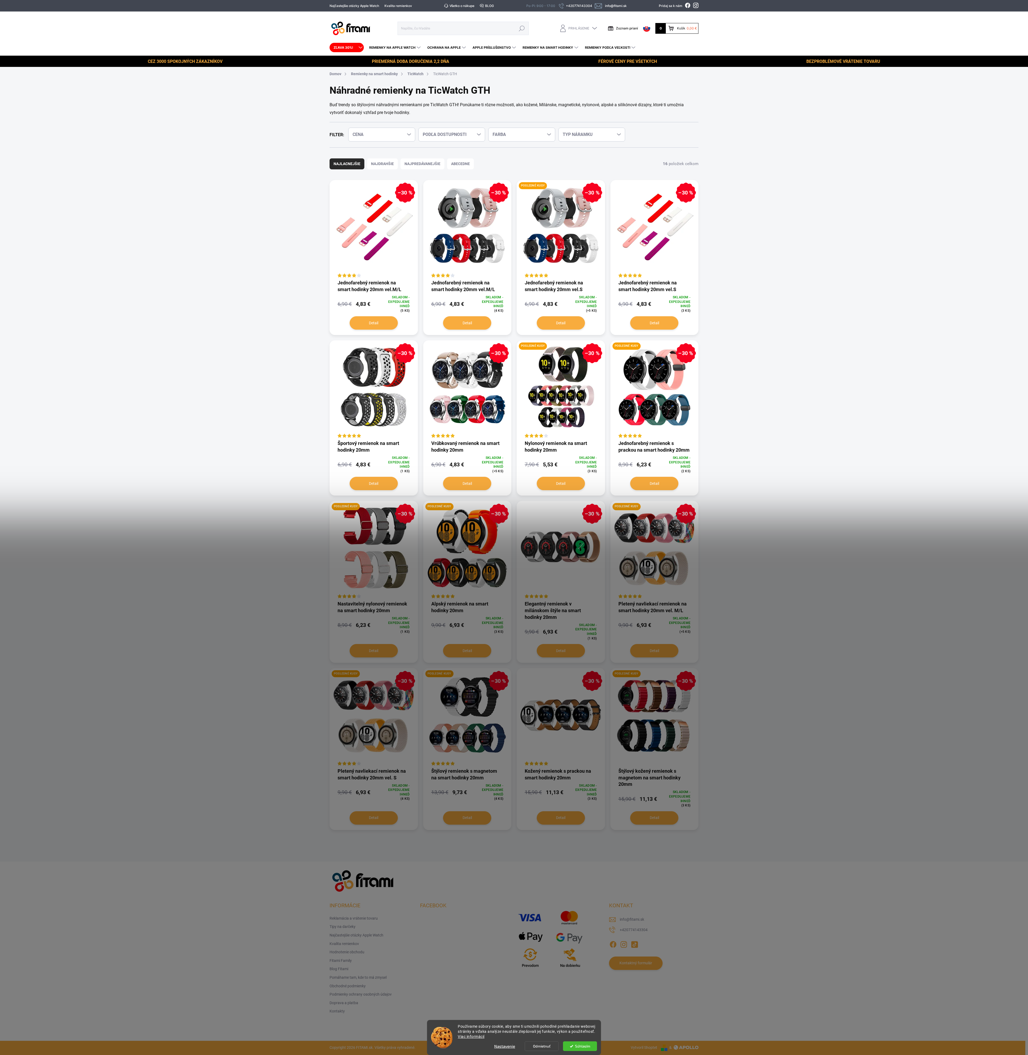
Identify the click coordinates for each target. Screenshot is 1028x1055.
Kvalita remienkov (398, 6)
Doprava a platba (344, 1003)
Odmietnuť (541, 1046)
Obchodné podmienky (348, 986)
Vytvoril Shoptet (644, 1047)
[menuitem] (347, 48)
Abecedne (460, 164)
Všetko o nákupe (461, 6)
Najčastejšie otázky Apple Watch (354, 6)
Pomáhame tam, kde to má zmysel (358, 977)
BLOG (489, 6)
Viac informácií (471, 1036)
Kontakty (337, 1011)
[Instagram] (624, 943)
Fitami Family (341, 960)
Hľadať (522, 28)
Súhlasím (582, 1046)
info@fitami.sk (632, 919)
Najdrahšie (382, 164)
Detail (373, 323)
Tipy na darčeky (343, 926)
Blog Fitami (339, 969)
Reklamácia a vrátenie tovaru (354, 918)
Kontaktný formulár (635, 963)
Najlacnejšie (347, 164)
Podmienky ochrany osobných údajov (361, 994)
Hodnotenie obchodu (347, 952)
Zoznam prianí (627, 28)
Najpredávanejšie (422, 164)
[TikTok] (634, 943)
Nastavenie (504, 1046)
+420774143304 (634, 930)
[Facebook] (613, 943)
